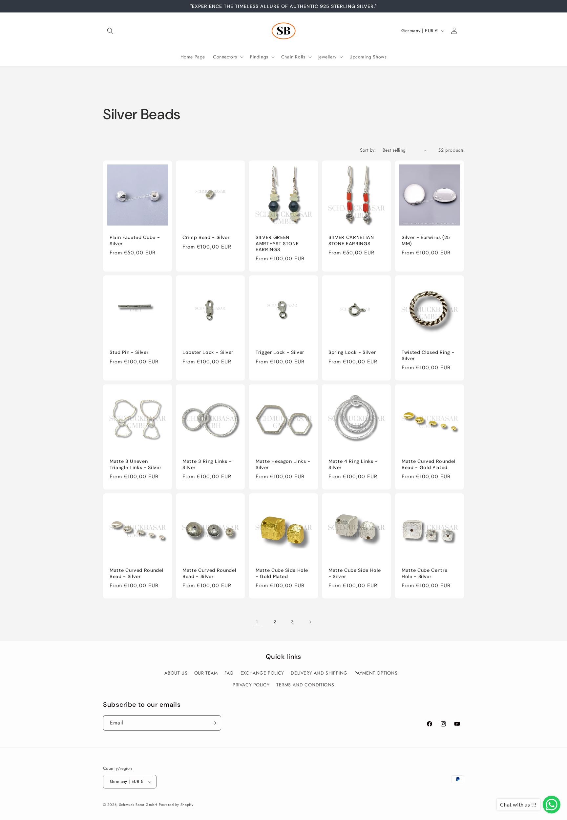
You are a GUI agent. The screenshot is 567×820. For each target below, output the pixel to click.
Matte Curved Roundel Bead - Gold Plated (428, 464)
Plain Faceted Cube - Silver (135, 241)
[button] (110, 31)
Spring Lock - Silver (352, 352)
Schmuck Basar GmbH (138, 805)
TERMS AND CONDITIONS (305, 684)
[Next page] (310, 622)
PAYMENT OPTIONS (376, 673)
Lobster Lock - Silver (207, 352)
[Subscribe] (213, 723)
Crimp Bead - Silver (206, 238)
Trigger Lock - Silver (280, 352)
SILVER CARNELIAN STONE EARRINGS (351, 241)
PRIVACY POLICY (251, 684)
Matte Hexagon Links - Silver (283, 464)
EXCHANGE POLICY (262, 673)
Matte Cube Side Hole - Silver (354, 573)
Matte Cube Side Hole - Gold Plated (282, 573)
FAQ (229, 673)
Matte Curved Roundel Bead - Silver (136, 573)
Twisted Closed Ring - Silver (428, 355)
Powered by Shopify (176, 805)
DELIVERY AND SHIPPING (319, 673)
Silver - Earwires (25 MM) (426, 241)
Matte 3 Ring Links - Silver (207, 464)
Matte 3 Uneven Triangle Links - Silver (135, 464)
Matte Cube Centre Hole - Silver (424, 573)
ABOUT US (175, 673)
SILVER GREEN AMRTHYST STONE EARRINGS (277, 243)
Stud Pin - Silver (129, 352)
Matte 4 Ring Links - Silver (353, 464)
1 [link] (257, 621)
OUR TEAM (206, 673)
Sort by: (368, 150)
